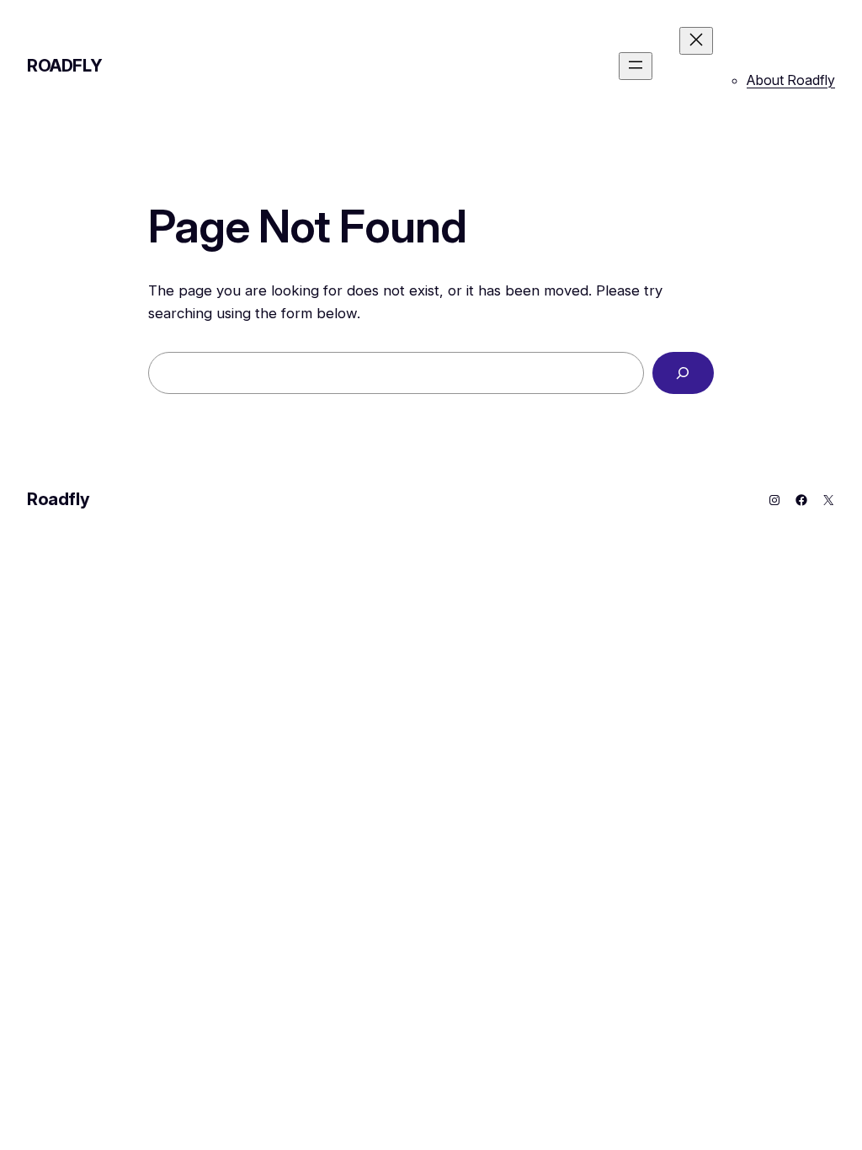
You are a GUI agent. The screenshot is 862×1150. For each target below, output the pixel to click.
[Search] (683, 373)
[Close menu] (696, 41)
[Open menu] (635, 66)
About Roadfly (791, 80)
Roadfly (64, 66)
